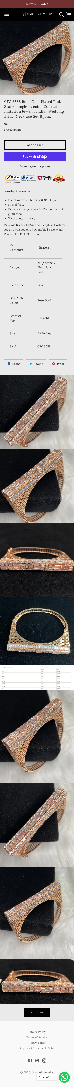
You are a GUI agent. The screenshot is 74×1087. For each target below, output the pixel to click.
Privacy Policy (37, 1031)
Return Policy (37, 1042)
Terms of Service (37, 1037)
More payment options (35, 166)
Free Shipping (12, 129)
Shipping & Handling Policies (37, 1048)
